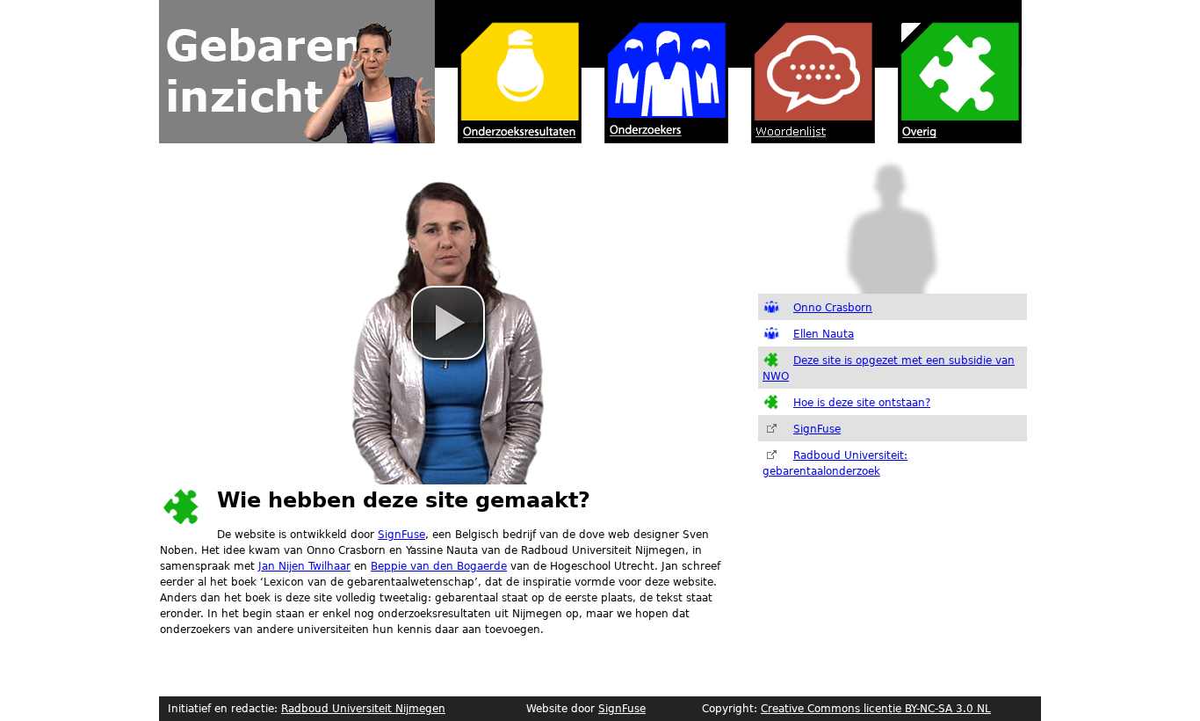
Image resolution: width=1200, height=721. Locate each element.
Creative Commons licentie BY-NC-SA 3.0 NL (876, 709)
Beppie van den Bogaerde (439, 566)
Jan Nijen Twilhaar (304, 566)
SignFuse (401, 534)
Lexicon (801, 71)
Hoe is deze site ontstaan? (861, 403)
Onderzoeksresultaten (508, 71)
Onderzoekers (655, 71)
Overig (948, 71)
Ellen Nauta (823, 334)
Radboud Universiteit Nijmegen (363, 709)
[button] (448, 323)
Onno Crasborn (832, 308)
